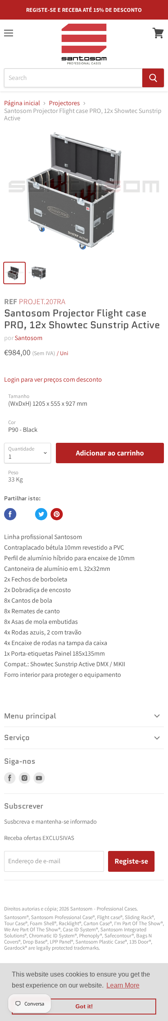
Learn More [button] (122, 985)
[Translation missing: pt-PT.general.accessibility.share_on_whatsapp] (26, 514)
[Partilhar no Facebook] (10, 514)
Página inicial (22, 103)
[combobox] (73, 78)
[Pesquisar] (153, 78)
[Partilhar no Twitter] (41, 514)
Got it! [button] (84, 1006)
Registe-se (131, 861)
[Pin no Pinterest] (57, 514)
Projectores (64, 103)
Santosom (28, 338)
